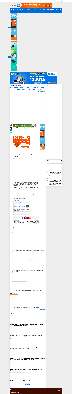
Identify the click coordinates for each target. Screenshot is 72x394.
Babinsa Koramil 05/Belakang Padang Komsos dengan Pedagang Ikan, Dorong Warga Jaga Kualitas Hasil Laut (27, 271)
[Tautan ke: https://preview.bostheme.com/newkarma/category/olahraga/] (61, 160)
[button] (61, 1)
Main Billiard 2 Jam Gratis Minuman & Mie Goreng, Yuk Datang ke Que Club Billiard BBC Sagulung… (54, 184)
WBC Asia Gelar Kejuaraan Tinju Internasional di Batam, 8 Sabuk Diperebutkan (53, 178)
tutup (9, 27)
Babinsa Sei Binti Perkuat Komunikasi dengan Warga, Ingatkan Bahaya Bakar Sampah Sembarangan (26, 260)
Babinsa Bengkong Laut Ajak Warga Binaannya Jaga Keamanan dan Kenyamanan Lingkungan (33, 222)
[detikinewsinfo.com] (13, 5)
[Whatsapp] (44, 91)
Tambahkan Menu (12, 1)
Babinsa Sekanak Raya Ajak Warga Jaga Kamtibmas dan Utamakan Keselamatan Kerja (26, 290)
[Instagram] (26, 218)
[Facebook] (22, 218)
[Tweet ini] (40, 91)
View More (27, 384)
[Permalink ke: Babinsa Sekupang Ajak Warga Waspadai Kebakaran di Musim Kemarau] (19, 276)
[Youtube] (28, 218)
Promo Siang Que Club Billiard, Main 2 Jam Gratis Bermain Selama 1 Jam (54, 181)
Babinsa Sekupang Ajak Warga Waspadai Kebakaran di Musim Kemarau (26, 370)
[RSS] (30, 218)
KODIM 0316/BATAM (12, 91)
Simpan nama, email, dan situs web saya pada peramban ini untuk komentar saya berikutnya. (26, 307)
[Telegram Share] (42, 91)
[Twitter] (24, 218)
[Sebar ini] (38, 91)
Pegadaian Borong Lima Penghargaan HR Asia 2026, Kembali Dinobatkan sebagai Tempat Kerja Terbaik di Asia (54, 173)
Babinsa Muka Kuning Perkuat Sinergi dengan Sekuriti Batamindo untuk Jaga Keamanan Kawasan (27, 325)
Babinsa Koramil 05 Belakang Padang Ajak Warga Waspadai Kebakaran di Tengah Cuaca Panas (28, 250)
